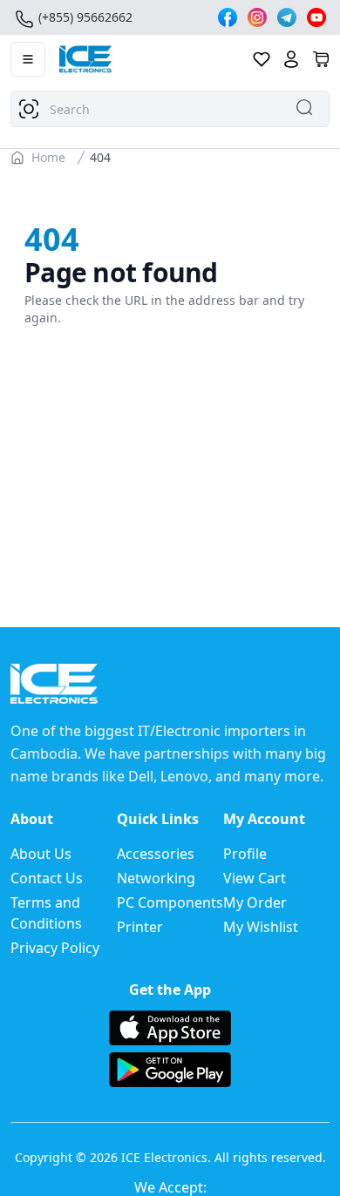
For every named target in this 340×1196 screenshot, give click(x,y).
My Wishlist (260, 926)
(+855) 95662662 (85, 17)
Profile (245, 853)
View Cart (254, 878)
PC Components (170, 902)
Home (48, 157)
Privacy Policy (54, 947)
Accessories (155, 853)
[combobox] (170, 108)
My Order (255, 902)
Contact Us (46, 878)
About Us (40, 853)
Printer (140, 926)
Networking (156, 878)
